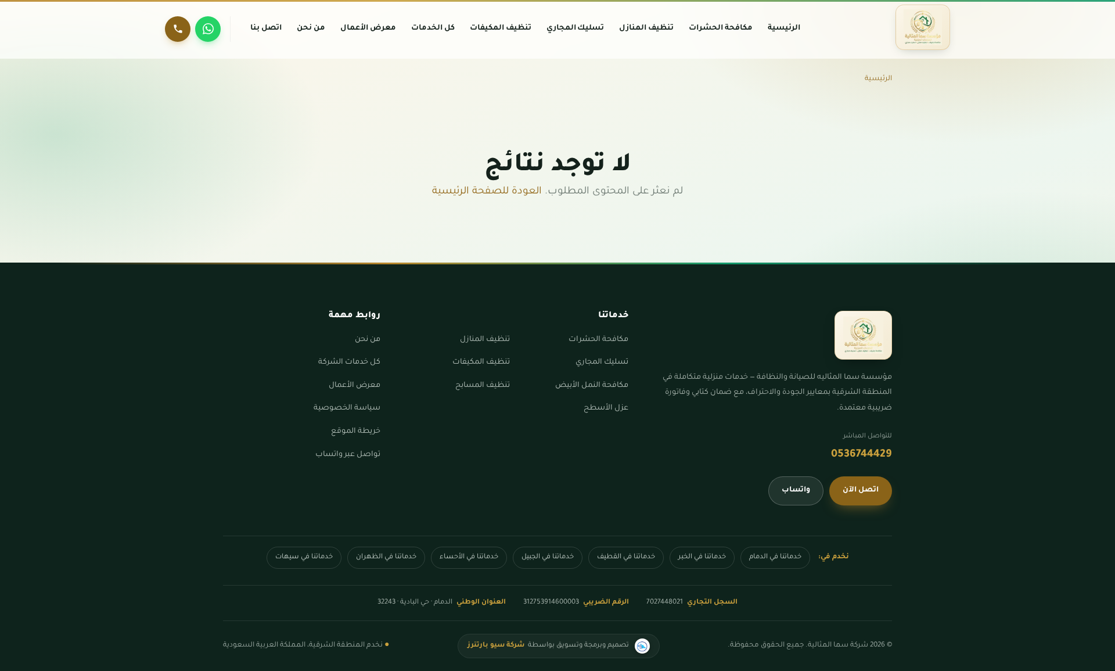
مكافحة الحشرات (598, 340)
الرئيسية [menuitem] (784, 28)
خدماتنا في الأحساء (469, 557)
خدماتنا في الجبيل (547, 557)
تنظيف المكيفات (481, 362)
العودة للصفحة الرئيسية (487, 192)
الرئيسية (878, 79)
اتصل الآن (861, 490)
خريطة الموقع (355, 432)
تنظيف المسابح (482, 386)
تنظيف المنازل (485, 340)
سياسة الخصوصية (347, 408)
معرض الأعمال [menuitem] (368, 28)
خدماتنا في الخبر (702, 557)
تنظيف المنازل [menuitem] (646, 28)
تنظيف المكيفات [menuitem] (500, 28)
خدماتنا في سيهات (304, 557)
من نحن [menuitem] (311, 28)
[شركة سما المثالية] (922, 27)
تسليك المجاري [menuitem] (575, 28)
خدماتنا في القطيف (626, 557)
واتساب (796, 490)
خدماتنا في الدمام (775, 557)
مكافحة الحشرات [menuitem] (721, 28)
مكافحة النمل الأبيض (591, 386)
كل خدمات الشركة (349, 362)
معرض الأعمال (354, 386)
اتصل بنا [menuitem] (266, 28)
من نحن (367, 340)
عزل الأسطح (606, 408)
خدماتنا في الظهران (386, 557)
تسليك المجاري (602, 362)
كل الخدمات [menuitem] (433, 28)
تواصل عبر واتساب (347, 455)
